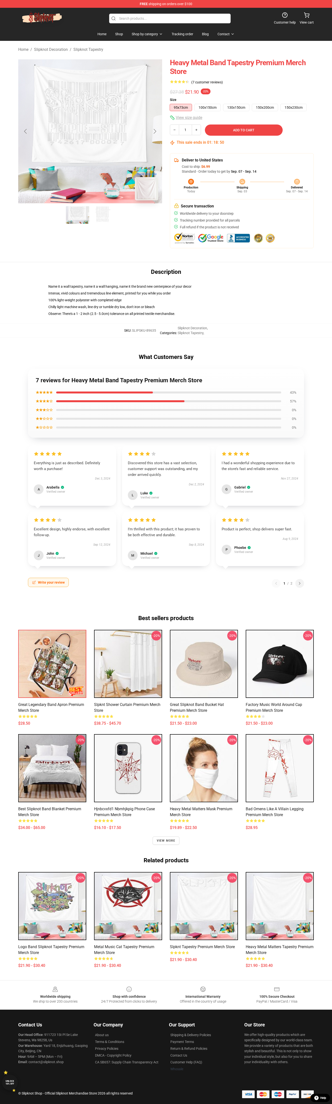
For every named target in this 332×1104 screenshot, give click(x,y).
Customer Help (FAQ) (186, 1062)
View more (166, 840)
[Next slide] (154, 131)
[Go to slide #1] (77, 215)
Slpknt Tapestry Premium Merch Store (202, 946)
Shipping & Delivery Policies (190, 1035)
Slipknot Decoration (51, 49)
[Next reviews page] (299, 583)
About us (102, 1035)
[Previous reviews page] (276, 583)
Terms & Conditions (109, 1042)
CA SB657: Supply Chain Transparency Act (126, 1062)
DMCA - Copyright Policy (113, 1055)
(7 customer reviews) (207, 82)
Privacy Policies (106, 1049)
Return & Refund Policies (188, 1049)
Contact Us (178, 1055)
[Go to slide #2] (102, 215)
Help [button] (323, 1098)
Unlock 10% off (10, 1082)
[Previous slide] (26, 131)
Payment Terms (182, 1042)
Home (23, 49)
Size (173, 100)
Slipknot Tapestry (88, 49)
